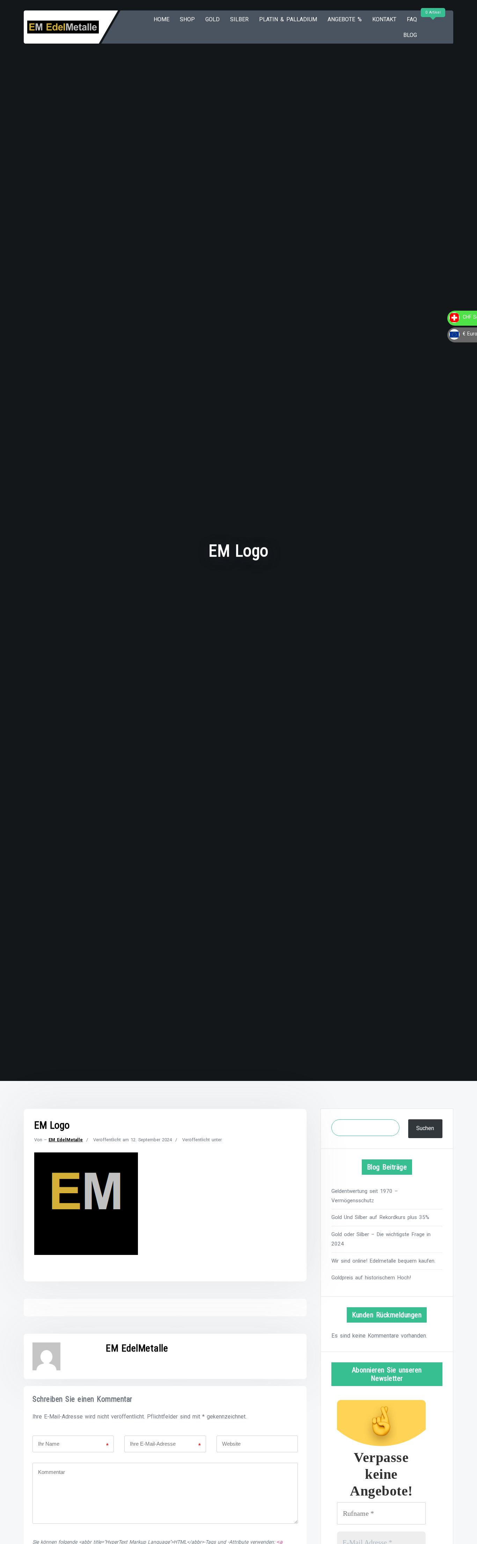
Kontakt (384, 19)
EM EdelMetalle (66, 1139)
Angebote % (345, 19)
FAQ (412, 19)
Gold (212, 19)
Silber (239, 19)
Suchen (425, 1128)
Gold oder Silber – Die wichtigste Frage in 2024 (381, 1239)
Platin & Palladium (288, 19)
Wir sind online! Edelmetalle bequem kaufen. (383, 1261)
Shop (187, 19)
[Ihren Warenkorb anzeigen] (432, 26)
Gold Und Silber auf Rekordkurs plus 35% (380, 1217)
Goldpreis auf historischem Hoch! (371, 1277)
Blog (410, 35)
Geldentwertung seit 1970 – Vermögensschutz (364, 1196)
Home (161, 19)
